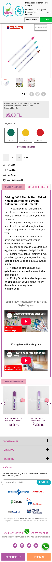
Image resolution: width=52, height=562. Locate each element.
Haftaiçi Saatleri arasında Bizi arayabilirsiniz (26, 536)
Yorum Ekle (11, 170)
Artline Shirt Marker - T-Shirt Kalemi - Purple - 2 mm (14, 420)
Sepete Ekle (13, 557)
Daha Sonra (31, 19)
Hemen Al (39, 557)
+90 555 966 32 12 (39, 533)
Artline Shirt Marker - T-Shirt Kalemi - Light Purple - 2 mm (38, 420)
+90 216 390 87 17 (13, 533)
